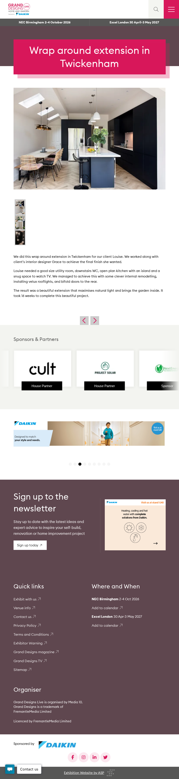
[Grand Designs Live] (18, 9)
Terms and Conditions (31, 634)
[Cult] (24, 368)
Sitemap (20, 669)
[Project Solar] (87, 368)
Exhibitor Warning (28, 643)
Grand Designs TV (28, 661)
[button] (70, 464)
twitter (105, 757)
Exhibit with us (25, 599)
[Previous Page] (84, 320)
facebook (73, 757)
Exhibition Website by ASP (84, 773)
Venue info (22, 608)
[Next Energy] (149, 368)
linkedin (95, 757)
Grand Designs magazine (34, 652)
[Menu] (171, 9)
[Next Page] (94, 320)
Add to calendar (105, 608)
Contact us (22, 616)
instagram (84, 757)
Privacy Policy (25, 625)
